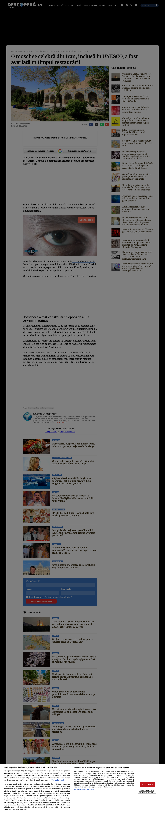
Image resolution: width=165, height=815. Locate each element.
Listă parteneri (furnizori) (84, 789)
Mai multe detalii (57, 780)
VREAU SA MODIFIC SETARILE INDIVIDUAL (147, 791)
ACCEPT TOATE (147, 784)
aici (58, 798)
